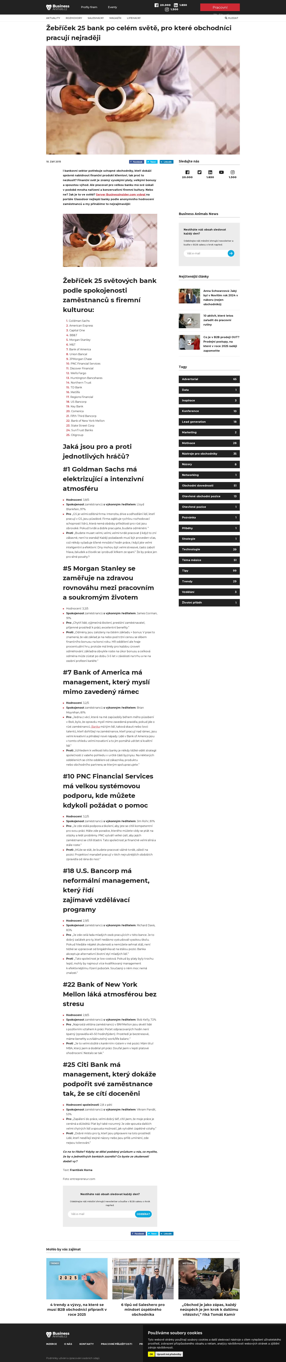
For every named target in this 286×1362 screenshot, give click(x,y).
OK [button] (151, 1354)
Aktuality (53, 18)
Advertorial (209, 379)
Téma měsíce (209, 560)
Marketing (209, 432)
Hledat (232, 18)
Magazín (115, 18)
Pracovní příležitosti (220, 8)
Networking (209, 475)
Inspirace (209, 400)
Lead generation (209, 421)
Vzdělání (209, 592)
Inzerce (51, 1344)
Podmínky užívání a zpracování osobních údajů (72, 1358)
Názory (209, 464)
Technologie (209, 549)
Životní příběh (209, 602)
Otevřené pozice (209, 506)
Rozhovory (74, 18)
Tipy (209, 570)
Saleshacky (96, 18)
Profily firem (89, 7)
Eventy (112, 7)
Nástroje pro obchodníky (209, 453)
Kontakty (86, 1344)
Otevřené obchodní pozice (209, 496)
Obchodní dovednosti (209, 485)
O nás (68, 1344)
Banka (95, 726)
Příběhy (209, 528)
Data (209, 389)
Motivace (209, 443)
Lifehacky (134, 18)
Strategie (209, 538)
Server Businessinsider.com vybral (121, 194)
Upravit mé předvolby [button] (169, 1354)
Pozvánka (209, 517)
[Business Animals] (57, 7)
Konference (209, 411)
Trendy (209, 581)
